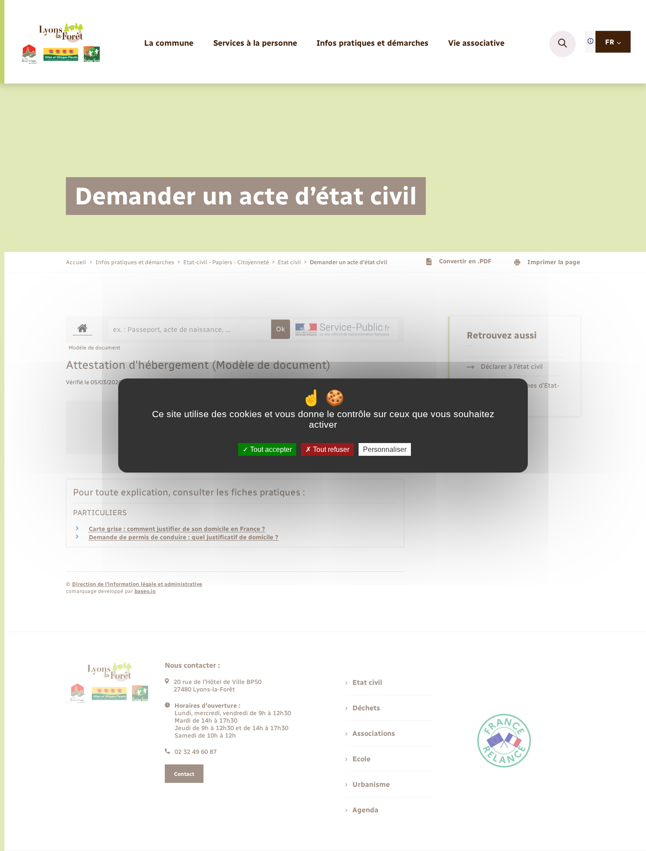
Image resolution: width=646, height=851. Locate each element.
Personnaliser (384, 449)
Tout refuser (330, 449)
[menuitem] (168, 44)
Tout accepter (270, 449)
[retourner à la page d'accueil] (60, 44)
